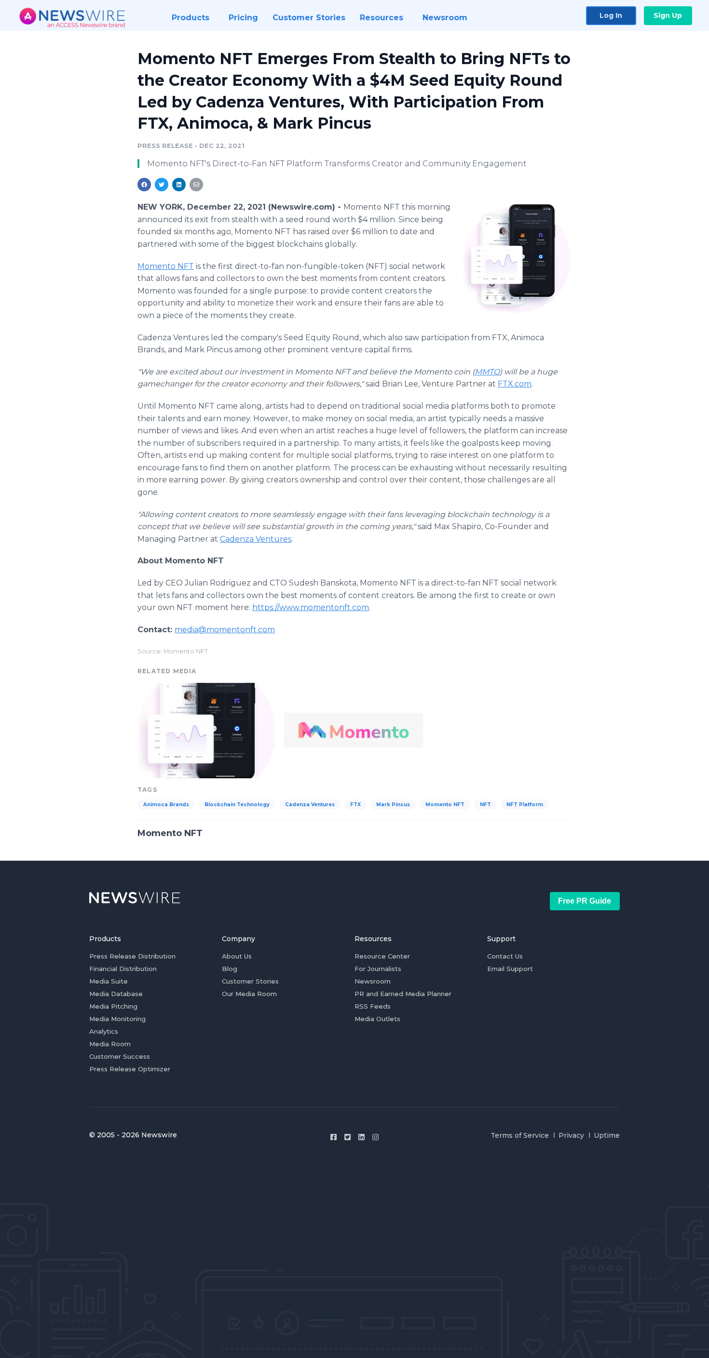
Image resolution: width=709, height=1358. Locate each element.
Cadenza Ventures (310, 804)
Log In (611, 15)
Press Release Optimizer (129, 1069)
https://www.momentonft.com (310, 607)
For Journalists (377, 968)
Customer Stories (250, 981)
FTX (355, 804)
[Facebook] (333, 1137)
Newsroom (372, 981)
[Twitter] (347, 1137)
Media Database (116, 994)
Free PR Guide (584, 901)
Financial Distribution (123, 968)
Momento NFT (165, 266)
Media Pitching (113, 1006)
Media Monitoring (117, 1019)
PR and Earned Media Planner (402, 994)
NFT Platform (524, 804)
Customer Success (119, 1056)
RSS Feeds (372, 1006)
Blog (229, 968)
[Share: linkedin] (179, 184)
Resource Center (382, 956)
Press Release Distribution (132, 956)
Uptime (607, 1135)
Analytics (103, 1031)
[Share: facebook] (144, 184)
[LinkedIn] (361, 1137)
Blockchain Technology (237, 804)
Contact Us (505, 956)
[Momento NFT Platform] (517, 258)
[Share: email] (196, 184)
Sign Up (668, 15)
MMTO (487, 371)
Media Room (110, 1044)
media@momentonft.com (225, 629)
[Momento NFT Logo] (353, 729)
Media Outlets (377, 1019)
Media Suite (108, 981)
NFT (485, 804)
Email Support (510, 968)
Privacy (571, 1135)
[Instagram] (375, 1137)
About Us (237, 956)
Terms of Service (520, 1135)
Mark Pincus (393, 804)
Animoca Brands (166, 804)
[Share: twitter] (161, 184)
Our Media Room (249, 994)
